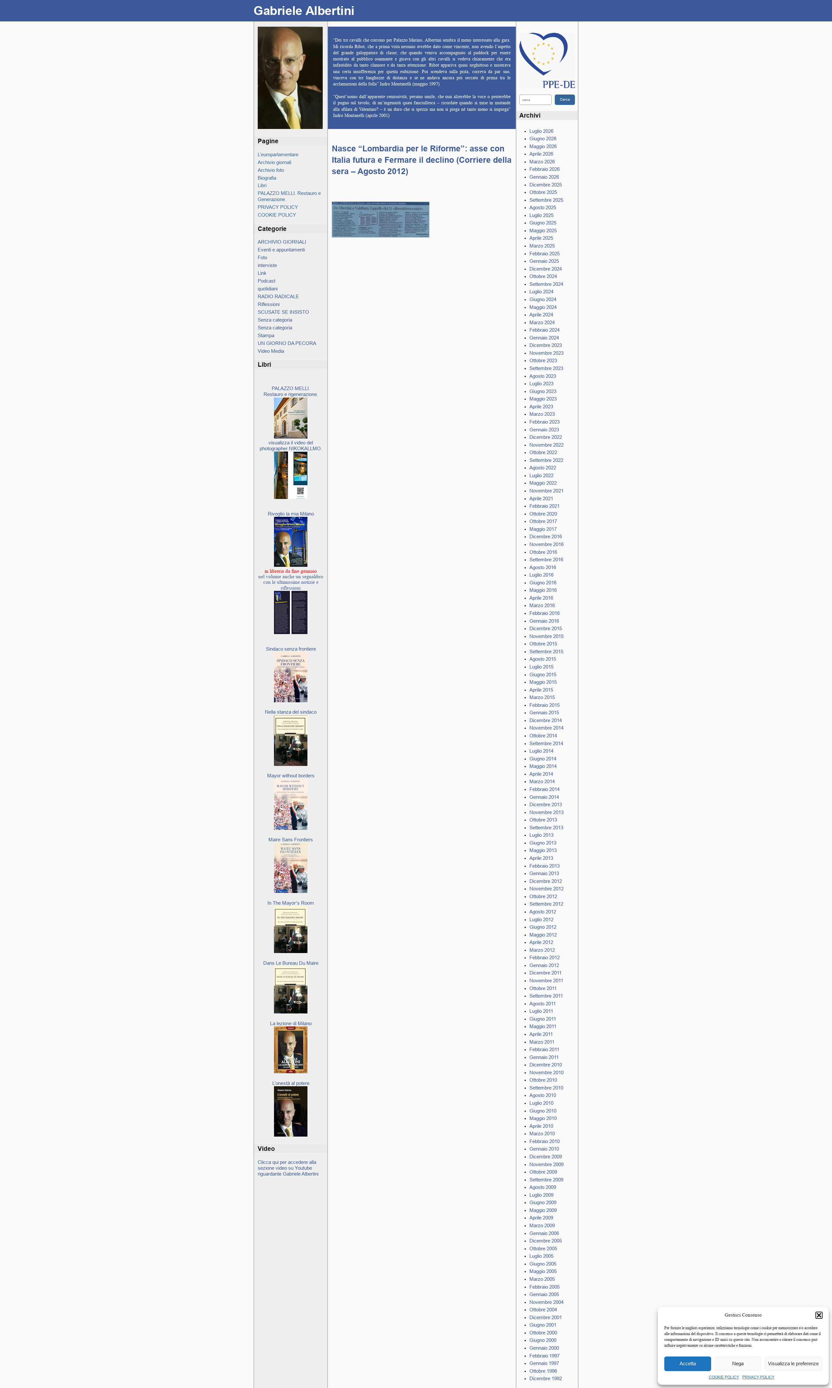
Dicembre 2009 (545, 1156)
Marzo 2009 (542, 1225)
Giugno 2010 (542, 1111)
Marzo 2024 (542, 322)
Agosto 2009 (542, 1187)
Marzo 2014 (542, 781)
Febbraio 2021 (544, 506)
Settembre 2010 (546, 1087)
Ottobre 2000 (543, 1332)
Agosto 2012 (542, 911)
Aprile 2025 (541, 238)
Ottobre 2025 (543, 192)
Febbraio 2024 (544, 330)
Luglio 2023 (541, 383)
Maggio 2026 (543, 146)
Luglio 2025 (541, 215)
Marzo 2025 (542, 245)
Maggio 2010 (543, 1118)
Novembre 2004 (546, 1302)
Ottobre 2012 (543, 896)
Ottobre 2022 (543, 452)
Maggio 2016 (543, 590)
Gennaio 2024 (544, 337)
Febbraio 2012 (544, 957)
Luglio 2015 (541, 666)
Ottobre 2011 (543, 988)
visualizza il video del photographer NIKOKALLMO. (291, 445)
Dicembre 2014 (545, 720)
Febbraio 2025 (544, 253)
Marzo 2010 (542, 1133)
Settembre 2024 (546, 284)
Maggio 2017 (543, 529)
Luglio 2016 (541, 575)
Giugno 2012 (542, 927)
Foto (262, 257)
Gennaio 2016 (544, 621)
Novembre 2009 (546, 1164)
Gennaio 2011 (544, 1057)
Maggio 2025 (543, 230)
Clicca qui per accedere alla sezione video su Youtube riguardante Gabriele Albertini (288, 1168)
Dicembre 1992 (545, 1378)
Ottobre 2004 (543, 1309)
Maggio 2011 (542, 1026)
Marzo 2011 (541, 1042)
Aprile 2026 (541, 154)
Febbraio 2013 (544, 866)
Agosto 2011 (542, 1003)
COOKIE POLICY (724, 1377)
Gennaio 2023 (544, 429)
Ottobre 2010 (543, 1080)
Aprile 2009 (541, 1217)
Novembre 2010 (546, 1072)
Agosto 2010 (542, 1095)
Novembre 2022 (546, 445)
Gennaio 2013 (544, 873)
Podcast (266, 281)
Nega (738, 1363)
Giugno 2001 (542, 1325)
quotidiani (268, 288)
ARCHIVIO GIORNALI (282, 242)
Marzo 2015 (542, 697)
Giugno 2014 (542, 758)
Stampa (266, 335)
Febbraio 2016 (544, 613)
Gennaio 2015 (544, 712)
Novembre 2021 (546, 490)
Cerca (565, 99)
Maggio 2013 (543, 850)
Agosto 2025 (542, 207)
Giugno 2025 (542, 222)
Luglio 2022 (541, 475)
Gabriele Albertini (304, 10)
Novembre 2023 (546, 353)
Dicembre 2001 (545, 1317)
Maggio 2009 (543, 1210)
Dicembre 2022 (545, 437)
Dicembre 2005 (545, 1240)
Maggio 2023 (543, 398)
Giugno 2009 (542, 1202)
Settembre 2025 (546, 200)
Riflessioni (269, 304)
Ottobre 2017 (543, 521)
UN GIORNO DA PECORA (287, 343)
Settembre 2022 (546, 460)
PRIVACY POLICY (758, 1377)
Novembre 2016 (546, 544)
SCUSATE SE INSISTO (283, 312)
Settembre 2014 (546, 743)
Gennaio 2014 (544, 797)
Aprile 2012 (541, 942)
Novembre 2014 (546, 728)
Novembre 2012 (546, 888)
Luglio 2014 (541, 751)
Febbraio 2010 (544, 1141)
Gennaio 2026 (544, 177)
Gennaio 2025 (544, 261)
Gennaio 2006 (544, 1233)
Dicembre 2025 (545, 184)
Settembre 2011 (546, 996)
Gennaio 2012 (544, 965)
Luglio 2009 (541, 1195)
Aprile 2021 (541, 498)
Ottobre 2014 (543, 735)
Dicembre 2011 (545, 972)
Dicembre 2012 (545, 881)
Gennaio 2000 (544, 1348)
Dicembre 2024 (545, 269)
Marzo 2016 (542, 605)
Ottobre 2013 (543, 819)
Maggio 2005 (543, 1271)
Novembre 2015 (546, 636)
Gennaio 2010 (544, 1149)
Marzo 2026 (542, 161)
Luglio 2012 (541, 919)
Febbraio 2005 (544, 1287)
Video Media (271, 351)
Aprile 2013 (541, 858)
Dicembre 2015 (545, 628)
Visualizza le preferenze (793, 1363)
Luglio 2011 (541, 1011)
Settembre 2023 (546, 368)
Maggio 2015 (543, 682)
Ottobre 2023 (543, 360)
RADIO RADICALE (278, 296)
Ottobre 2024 (543, 276)
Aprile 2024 (541, 314)
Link (262, 273)
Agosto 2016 (542, 567)
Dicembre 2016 (545, 536)
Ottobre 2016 (543, 552)
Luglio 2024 (541, 291)
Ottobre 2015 (543, 643)
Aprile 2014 (541, 774)
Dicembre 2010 (545, 1064)
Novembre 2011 (546, 980)
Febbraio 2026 (544, 169)
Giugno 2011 (542, 1019)
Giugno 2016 (542, 582)
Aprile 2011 (541, 1034)
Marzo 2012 (542, 950)
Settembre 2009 (546, 1179)
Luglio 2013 (541, 835)
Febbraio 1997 (544, 1355)
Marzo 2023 (542, 414)
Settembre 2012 (546, 904)
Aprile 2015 (541, 690)
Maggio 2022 (543, 483)
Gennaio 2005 (544, 1294)
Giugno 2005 (542, 1264)
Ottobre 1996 (543, 1371)
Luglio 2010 (541, 1103)
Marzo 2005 (542, 1279)
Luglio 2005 (541, 1256)
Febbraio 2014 (544, 789)
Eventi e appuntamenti (281, 249)
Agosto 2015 (542, 659)
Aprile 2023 (541, 406)
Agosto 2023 (542, 376)
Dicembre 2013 (545, 804)
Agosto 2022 (542, 467)
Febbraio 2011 (544, 1049)
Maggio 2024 (543, 307)
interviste (267, 265)
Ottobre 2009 (543, 1172)
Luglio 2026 (541, 131)
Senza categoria (275, 320)
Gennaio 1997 (544, 1363)
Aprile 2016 (541, 598)
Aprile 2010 (541, 1126)
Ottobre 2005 (543, 1248)
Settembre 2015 (546, 651)
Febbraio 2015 (544, 705)
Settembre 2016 (546, 559)
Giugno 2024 (542, 299)
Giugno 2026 (542, 138)
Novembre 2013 (546, 812)
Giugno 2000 (542, 1340)
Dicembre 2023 (545, 345)
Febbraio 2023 (544, 422)
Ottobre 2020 (543, 513)
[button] (819, 1315)
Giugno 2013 (542, 843)
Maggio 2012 (543, 934)
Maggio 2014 (543, 766)
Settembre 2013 (546, 827)
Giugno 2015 (542, 674)
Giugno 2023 (542, 391)
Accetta (688, 1363)
